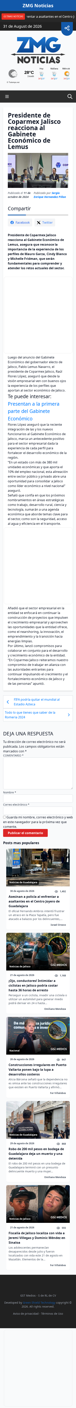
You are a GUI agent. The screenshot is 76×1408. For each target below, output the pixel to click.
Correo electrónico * (16, 804)
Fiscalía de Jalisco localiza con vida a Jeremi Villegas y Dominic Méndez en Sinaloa (37, 1238)
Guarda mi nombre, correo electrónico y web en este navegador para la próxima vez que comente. (38, 822)
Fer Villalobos (58, 1093)
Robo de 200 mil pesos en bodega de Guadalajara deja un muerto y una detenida (36, 1154)
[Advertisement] (38, 315)
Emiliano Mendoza (55, 1009)
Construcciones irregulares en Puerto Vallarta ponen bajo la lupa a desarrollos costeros (37, 1069)
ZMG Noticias (38, 5)
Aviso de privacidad (26, 1313)
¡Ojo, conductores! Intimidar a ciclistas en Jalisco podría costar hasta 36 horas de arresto (33, 985)
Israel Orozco (58, 924)
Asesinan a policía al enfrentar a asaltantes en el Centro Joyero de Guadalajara (34, 901)
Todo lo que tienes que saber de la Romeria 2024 (30, 714)
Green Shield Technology (39, 1302)
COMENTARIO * (13, 755)
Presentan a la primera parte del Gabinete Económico (33, 411)
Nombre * (9, 792)
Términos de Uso (52, 1313)
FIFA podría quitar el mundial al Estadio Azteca (37, 701)
